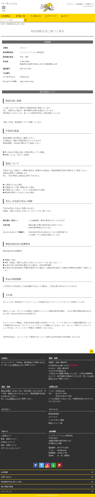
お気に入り (37, 16)
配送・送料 (53, 358)
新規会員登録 (53, 414)
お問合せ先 (53, 387)
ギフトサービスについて (10, 448)
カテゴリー (5, 409)
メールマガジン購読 (56, 420)
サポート (4, 431)
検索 (26, 20)
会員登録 (80, 4)
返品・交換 (5, 387)
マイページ (52, 16)
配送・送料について (9, 439)
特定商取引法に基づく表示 (11, 482)
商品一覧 (21, 16)
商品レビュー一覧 (55, 423)
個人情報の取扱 (7, 487)
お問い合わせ (6, 477)
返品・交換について (9, 445)
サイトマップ (6, 491)
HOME (3, 24)
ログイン (71, 4)
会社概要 (52, 431)
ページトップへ (92, 351)
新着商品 (6, 16)
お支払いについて (8, 442)
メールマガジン (89, 6)
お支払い (4, 358)
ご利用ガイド (89, 4)
